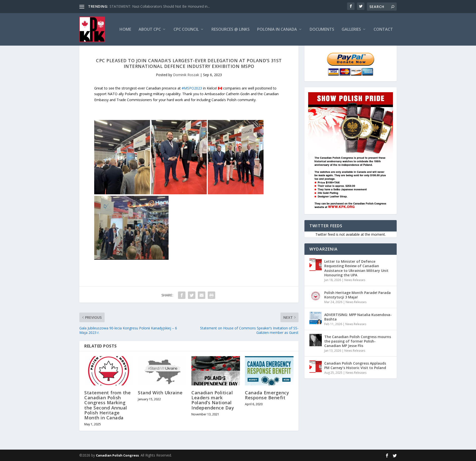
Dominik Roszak (186, 74)
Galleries (351, 29)
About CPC (150, 29)
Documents (322, 29)
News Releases (354, 280)
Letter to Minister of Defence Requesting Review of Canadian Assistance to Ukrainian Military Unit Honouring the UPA (356, 268)
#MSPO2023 (192, 88)
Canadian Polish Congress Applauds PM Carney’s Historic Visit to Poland (355, 365)
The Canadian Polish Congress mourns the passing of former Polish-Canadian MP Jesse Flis (357, 341)
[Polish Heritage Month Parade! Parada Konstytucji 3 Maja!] (315, 296)
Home (125, 29)
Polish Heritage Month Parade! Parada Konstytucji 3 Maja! (357, 294)
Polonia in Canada (277, 29)
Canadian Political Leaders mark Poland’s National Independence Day (212, 400)
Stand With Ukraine (160, 393)
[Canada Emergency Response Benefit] (269, 370)
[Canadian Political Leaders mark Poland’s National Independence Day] (215, 370)
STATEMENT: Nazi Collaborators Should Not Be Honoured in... (160, 6)
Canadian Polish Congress (117, 455)
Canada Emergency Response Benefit (267, 395)
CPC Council (186, 29)
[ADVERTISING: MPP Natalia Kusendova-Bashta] (315, 318)
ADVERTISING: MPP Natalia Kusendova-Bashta (358, 316)
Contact (383, 29)
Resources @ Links (230, 29)
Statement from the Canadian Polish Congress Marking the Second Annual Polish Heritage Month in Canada (107, 405)
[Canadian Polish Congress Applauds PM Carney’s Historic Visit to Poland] (315, 366)
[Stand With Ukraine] (162, 370)
